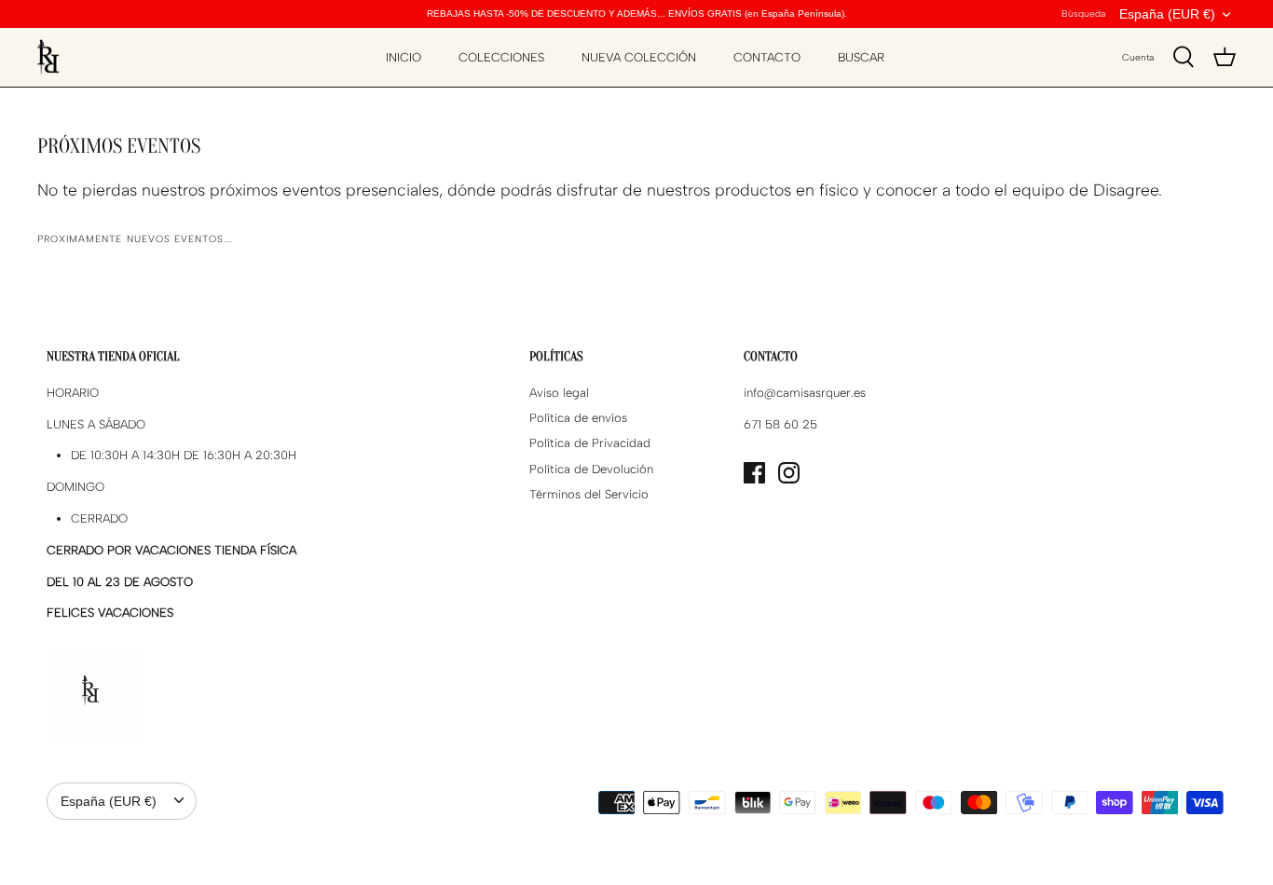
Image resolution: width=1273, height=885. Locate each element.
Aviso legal (559, 393)
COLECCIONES (501, 57)
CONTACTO (767, 57)
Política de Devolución (591, 469)
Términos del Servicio (589, 494)
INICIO (403, 57)
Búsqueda (1083, 13)
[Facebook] (754, 472)
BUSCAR (861, 57)
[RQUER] (48, 57)
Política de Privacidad (589, 443)
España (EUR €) (1167, 14)
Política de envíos (578, 418)
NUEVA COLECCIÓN (639, 57)
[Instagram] (789, 472)
